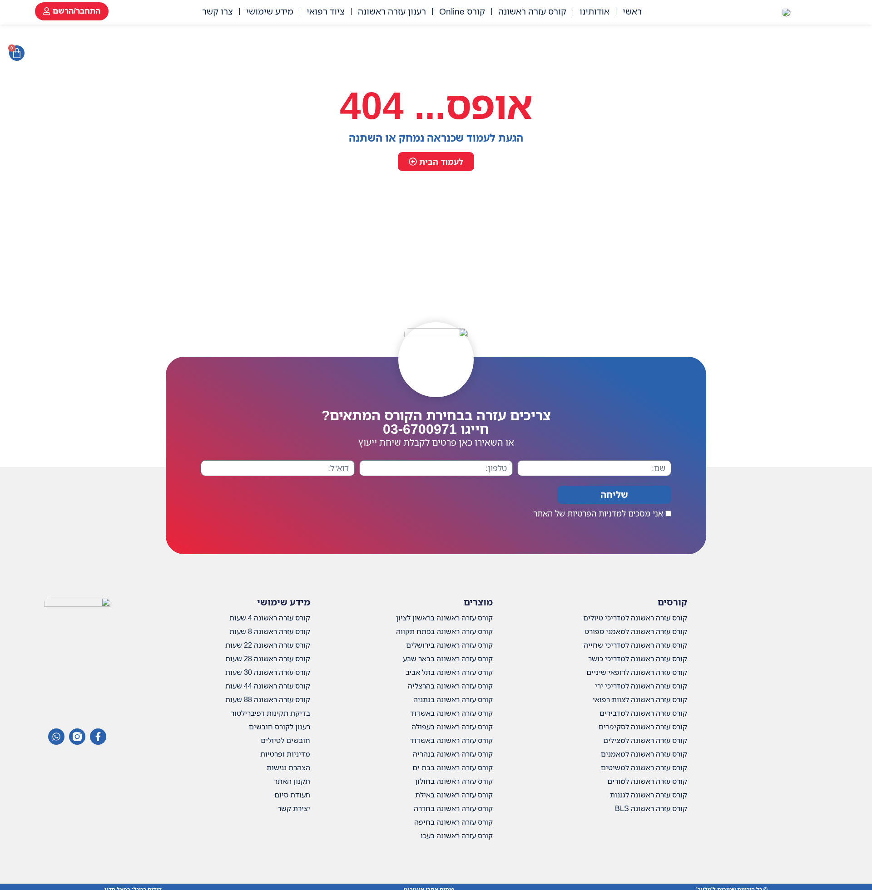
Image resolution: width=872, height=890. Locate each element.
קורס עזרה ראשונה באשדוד (451, 713)
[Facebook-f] (98, 736)
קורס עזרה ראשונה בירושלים (449, 644)
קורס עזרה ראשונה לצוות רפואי (640, 699)
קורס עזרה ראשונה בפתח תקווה (444, 631)
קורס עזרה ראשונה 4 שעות (269, 617)
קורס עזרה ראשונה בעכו (457, 835)
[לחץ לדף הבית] (786, 11)
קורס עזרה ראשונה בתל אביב (449, 672)
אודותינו (594, 11)
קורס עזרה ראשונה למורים (647, 781)
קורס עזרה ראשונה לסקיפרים (643, 726)
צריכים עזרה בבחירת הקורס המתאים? (436, 422)
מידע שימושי (269, 11)
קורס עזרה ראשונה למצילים (645, 740)
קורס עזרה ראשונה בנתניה (453, 699)
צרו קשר (217, 11)
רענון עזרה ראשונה (392, 11)
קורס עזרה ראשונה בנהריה (453, 753)
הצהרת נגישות (288, 767)
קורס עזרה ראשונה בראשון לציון (444, 617)
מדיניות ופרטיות (285, 753)
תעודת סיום (292, 794)
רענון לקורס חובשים (279, 726)
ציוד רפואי (326, 11)
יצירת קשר (293, 808)
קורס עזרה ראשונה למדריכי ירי (641, 685)
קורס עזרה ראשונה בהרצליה (450, 685)
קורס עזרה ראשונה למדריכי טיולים (635, 617)
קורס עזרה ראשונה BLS (651, 808)
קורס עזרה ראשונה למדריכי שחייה (635, 644)
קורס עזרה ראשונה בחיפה (453, 821)
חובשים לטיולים (285, 740)
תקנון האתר (292, 781)
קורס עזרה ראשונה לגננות (648, 794)
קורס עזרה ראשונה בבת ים (452, 767)
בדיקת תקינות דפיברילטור (270, 713)
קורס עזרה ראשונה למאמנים (644, 753)
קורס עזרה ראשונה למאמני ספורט (636, 631)
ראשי (632, 11)
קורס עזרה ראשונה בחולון (454, 781)
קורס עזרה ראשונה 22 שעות (267, 644)
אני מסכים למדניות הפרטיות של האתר (598, 513)
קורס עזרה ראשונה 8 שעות (269, 631)
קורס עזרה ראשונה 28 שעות (267, 658)
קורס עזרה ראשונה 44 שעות (267, 685)
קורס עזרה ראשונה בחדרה (453, 808)
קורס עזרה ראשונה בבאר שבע (448, 658)
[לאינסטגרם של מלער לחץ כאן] (77, 736)
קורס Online (462, 11)
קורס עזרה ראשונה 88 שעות (267, 699)
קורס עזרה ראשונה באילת (454, 794)
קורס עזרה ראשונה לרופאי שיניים (636, 672)
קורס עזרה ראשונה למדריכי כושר (637, 658)
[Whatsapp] (56, 736)
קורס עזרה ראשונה (532, 11)
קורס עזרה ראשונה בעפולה (452, 726)
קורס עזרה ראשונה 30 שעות (267, 672)
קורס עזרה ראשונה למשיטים (644, 767)
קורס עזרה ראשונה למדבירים (643, 713)
